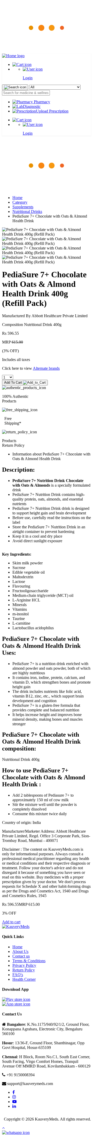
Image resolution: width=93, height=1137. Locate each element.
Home (17, 197)
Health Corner (24, 979)
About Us (20, 951)
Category (19, 202)
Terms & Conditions (28, 961)
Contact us (21, 956)
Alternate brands (46, 368)
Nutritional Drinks (27, 211)
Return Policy (23, 970)
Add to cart (11, 922)
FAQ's (17, 974)
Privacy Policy (24, 965)
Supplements (22, 207)
